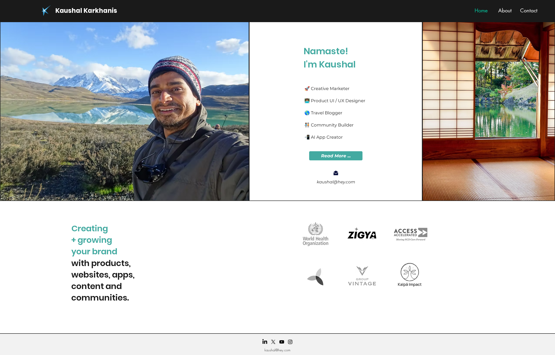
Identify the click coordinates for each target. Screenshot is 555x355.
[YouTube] (282, 342)
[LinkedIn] (265, 342)
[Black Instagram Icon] (290, 342)
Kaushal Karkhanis (86, 10)
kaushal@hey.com (336, 181)
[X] (273, 342)
